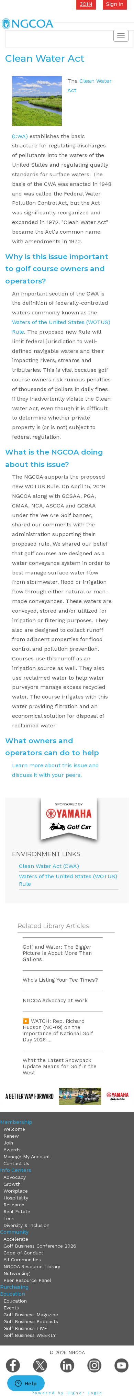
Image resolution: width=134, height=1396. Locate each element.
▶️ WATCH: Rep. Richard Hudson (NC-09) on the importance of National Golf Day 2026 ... (58, 1030)
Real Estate (16, 1211)
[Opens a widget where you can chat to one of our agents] (26, 1384)
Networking (16, 1273)
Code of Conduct (23, 1252)
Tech (8, 1218)
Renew (11, 1136)
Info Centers (15, 1170)
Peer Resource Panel (27, 1280)
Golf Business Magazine (30, 1314)
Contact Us (16, 1163)
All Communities (22, 1259)
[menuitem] (67, 1129)
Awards (12, 1149)
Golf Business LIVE (25, 1328)
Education (12, 1294)
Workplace (15, 1191)
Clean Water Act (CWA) (49, 866)
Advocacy (14, 1177)
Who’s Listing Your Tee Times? (60, 980)
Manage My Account (26, 1156)
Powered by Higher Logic (67, 1393)
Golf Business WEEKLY (29, 1335)
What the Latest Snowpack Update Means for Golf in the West (60, 1066)
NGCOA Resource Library (31, 1266)
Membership (16, 1122)
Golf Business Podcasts (30, 1321)
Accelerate (15, 1239)
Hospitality (15, 1197)
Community (14, 1232)
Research (13, 1204)
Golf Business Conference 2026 (39, 1246)
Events (11, 1307)
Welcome (14, 1129)
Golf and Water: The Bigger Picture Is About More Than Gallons (57, 953)
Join (8, 1143)
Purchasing (14, 1287)
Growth (12, 1184)
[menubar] (66, 1146)
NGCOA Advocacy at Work (55, 1000)
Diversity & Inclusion (26, 1225)
